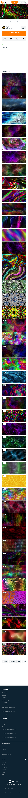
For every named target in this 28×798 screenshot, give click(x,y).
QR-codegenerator (6, 713)
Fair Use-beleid (14, 793)
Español (4, 764)
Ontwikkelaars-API (6, 704)
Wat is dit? (12, 44)
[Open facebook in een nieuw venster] (7, 783)
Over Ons (4, 751)
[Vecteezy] (2, 2)
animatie (12, 660)
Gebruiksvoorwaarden (10, 792)
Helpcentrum (5, 746)
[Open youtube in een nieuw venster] (20, 783)
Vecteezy (4, 694)
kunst (19, 660)
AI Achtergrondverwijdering (8, 711)
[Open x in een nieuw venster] (17, 783)
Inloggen (21, 2)
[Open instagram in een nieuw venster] (9, 783)
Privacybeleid (18, 792)
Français (4, 771)
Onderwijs (4, 702)
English (4, 761)
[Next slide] (22, 660)
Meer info (5, 46)
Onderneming (5, 699)
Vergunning (5, 721)
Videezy (4, 697)
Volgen (23, 28)
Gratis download (14, 33)
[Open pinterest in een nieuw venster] (13, 783)
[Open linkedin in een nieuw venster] (11, 783)
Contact (4, 749)
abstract (5, 660)
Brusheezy (4, 692)
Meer (3, 774)
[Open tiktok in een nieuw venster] (15, 783)
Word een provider (6, 753)
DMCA (3, 723)
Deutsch (4, 769)
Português (4, 766)
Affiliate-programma (6, 726)
